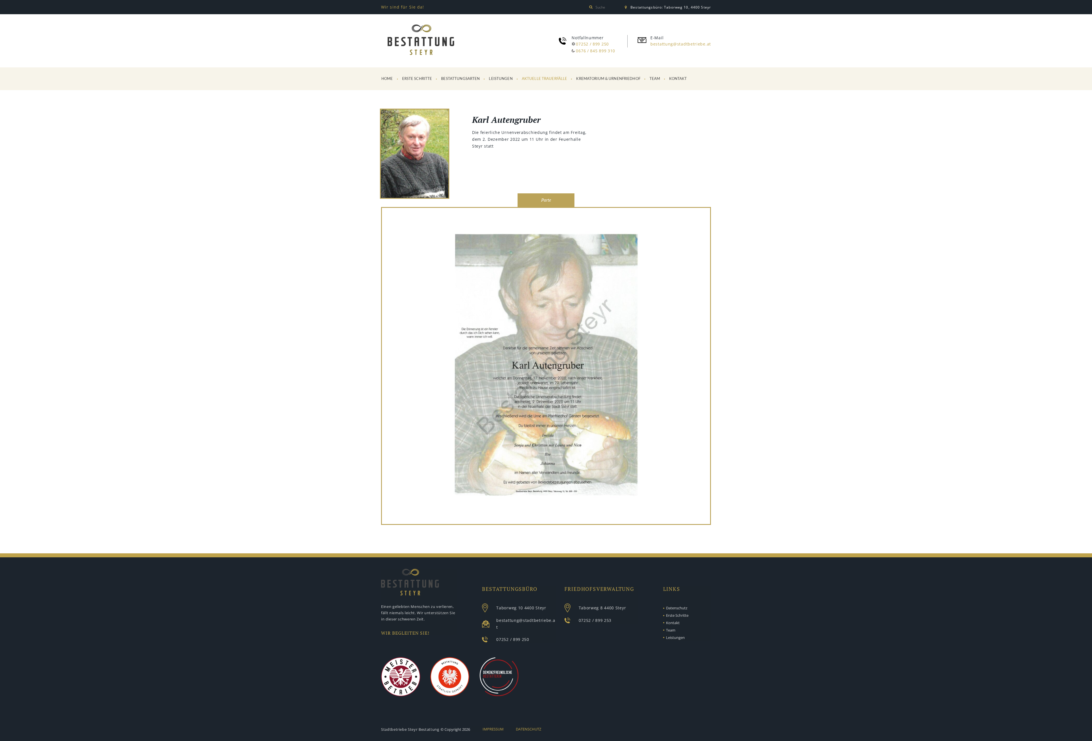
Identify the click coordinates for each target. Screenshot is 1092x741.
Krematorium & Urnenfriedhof (608, 79)
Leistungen (500, 79)
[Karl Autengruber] (414, 155)
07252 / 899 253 (595, 620)
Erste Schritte (417, 79)
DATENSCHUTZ (528, 729)
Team (655, 79)
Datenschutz (676, 607)
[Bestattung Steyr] (421, 39)
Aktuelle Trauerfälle (544, 79)
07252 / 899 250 (592, 44)
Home (387, 79)
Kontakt (678, 79)
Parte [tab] (546, 200)
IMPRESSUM (493, 729)
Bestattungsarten (460, 79)
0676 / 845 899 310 (595, 50)
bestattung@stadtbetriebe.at (680, 44)
